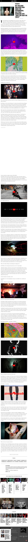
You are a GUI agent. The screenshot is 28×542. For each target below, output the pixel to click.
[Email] (17, 454)
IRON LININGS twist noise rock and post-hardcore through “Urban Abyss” (24, 488)
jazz (13, 461)
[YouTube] (23, 536)
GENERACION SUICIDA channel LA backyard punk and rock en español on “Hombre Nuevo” (24, 520)
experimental (18, 460)
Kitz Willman (11, 20)
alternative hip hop (4, 460)
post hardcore (21, 461)
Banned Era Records (10, 460)
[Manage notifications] (26, 540)
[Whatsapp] (14, 454)
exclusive (15, 460)
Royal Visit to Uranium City (4, 28)
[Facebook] (10, 454)
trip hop (25, 461)
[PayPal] (27, 536)
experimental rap (4, 461)
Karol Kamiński (8, 465)
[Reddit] (16, 454)
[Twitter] (13, 454)
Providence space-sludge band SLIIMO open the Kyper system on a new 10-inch (17, 487)
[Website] (9, 471)
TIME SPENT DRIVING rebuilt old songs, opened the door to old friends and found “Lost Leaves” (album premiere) (10, 489)
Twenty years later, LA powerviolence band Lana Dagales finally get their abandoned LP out (7, 531)
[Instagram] (8, 471)
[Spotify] (26, 536)
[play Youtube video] (14, 41)
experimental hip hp (23, 460)
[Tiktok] (24, 536)
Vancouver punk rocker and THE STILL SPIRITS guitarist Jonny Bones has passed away (13, 520)
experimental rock (9, 461)
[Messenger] (11, 454)
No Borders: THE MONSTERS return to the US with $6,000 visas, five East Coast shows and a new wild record (3, 489)
